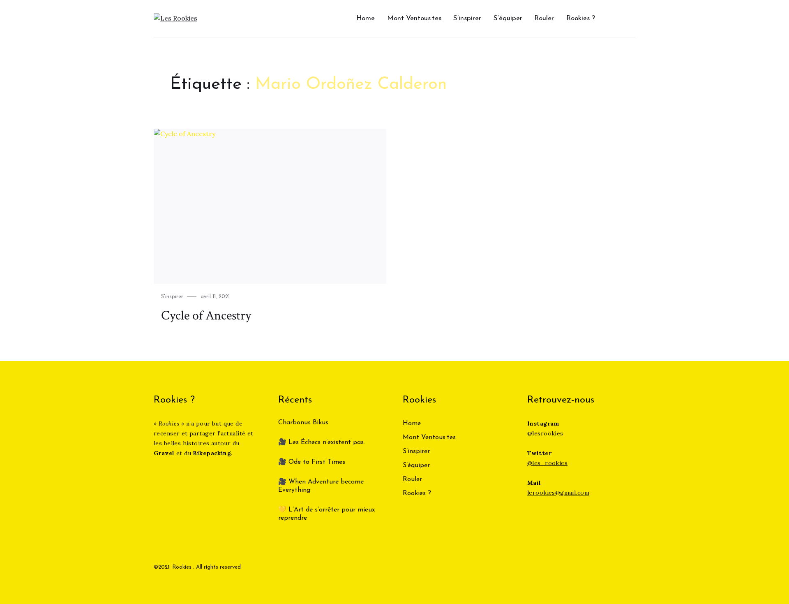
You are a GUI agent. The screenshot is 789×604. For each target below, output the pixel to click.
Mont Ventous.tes (414, 18)
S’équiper (508, 18)
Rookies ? (580, 18)
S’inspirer (467, 18)
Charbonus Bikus (303, 422)
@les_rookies (547, 463)
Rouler (544, 18)
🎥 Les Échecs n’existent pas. (321, 442)
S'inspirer (172, 296)
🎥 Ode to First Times (311, 462)
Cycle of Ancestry (206, 315)
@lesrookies (545, 433)
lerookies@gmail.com (558, 492)
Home (365, 18)
